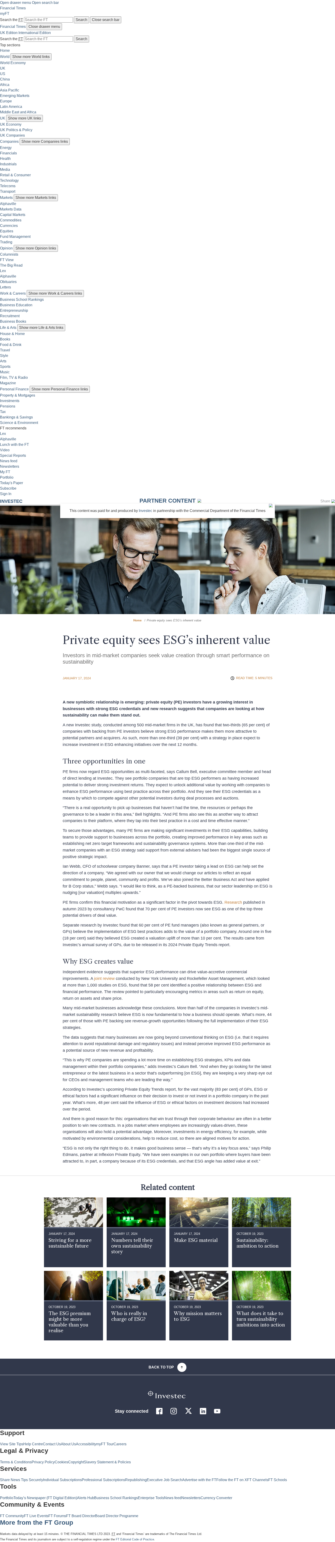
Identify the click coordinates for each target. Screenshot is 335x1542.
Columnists (9, 254)
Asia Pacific (9, 90)
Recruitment (10, 316)
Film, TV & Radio (14, 377)
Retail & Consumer (15, 175)
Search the (11, 20)
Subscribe (8, 488)
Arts (3, 361)
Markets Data (10, 209)
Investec (11, 501)
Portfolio (6, 477)
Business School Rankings (22, 299)
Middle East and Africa (18, 112)
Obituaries (8, 282)
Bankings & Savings (16, 417)
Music (5, 372)
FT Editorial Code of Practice (135, 1539)
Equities (6, 231)
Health (5, 159)
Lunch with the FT (14, 445)
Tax (3, 412)
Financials (8, 153)
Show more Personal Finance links (59, 389)
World (5, 57)
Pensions (7, 406)
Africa (4, 85)
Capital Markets (12, 215)
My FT (5, 472)
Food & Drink (10, 345)
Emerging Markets (14, 96)
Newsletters (9, 466)
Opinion (6, 248)
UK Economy (10, 124)
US (2, 74)
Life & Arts (8, 328)
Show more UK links (24, 118)
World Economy (13, 63)
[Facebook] (159, 1413)
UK (2, 68)
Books (5, 339)
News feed (8, 461)
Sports (5, 367)
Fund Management (15, 237)
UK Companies (12, 135)
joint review (104, 978)
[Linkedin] (203, 1413)
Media (5, 169)
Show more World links (31, 57)
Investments (9, 401)
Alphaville (8, 204)
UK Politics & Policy (16, 130)
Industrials (8, 164)
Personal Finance (14, 389)
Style (4, 356)
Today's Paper (11, 483)
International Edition (34, 33)
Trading (6, 242)
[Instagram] (173, 1413)
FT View (7, 260)
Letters (5, 287)
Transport (7, 191)
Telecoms (7, 186)
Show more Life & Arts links (41, 328)
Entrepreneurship (14, 310)
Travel (5, 350)
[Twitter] (188, 1413)
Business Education (16, 305)
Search (81, 20)
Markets (6, 198)
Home (5, 50)
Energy (6, 148)
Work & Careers (13, 293)
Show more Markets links (35, 198)
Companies (9, 141)
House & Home (12, 334)
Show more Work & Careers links (55, 293)
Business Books (13, 321)
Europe (6, 101)
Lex (3, 271)
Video (5, 450)
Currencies (9, 226)
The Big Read (11, 265)
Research (233, 902)
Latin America (11, 107)
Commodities (10, 220)
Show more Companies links (44, 141)
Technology (9, 180)
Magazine (8, 383)
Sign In (5, 494)
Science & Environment (19, 423)
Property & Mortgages (17, 395)
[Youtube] (217, 1413)
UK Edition (9, 33)
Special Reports (13, 455)
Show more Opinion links (35, 248)
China (5, 79)
